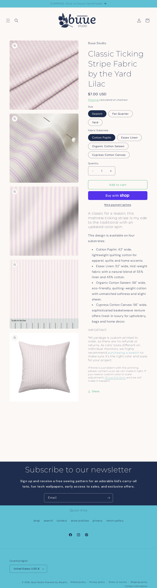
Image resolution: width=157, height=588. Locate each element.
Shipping (93, 99)
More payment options (117, 204)
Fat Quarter (120, 113)
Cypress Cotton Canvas (109, 155)
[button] (8, 20)
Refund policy (78, 582)
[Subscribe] (108, 497)
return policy (115, 520)
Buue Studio (37, 582)
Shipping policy (139, 582)
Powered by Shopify (56, 582)
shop (37, 520)
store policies (80, 520)
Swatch (97, 113)
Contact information (136, 586)
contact (62, 520)
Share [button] (96, 391)
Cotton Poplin (101, 137)
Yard (95, 122)
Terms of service (118, 582)
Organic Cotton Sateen (108, 146)
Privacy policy (97, 582)
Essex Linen (129, 137)
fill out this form (115, 377)
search (48, 520)
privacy (98, 520)
